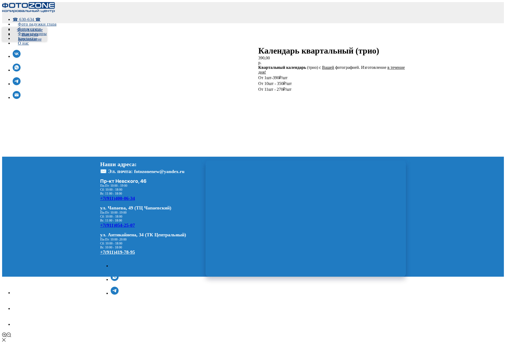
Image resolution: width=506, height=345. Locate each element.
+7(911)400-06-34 (117, 198)
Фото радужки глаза (37, 24)
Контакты (27, 38)
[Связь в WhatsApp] (17, 70)
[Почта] (17, 97)
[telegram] (115, 293)
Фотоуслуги (29, 29)
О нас (23, 43)
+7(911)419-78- (115, 252)
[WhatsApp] (115, 279)
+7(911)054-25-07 (117, 225)
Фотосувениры (32, 33)
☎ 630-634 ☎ (27, 19)
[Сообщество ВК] (17, 56)
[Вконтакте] (115, 265)
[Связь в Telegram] (17, 84)
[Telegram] (19, 324)
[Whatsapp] (19, 308)
